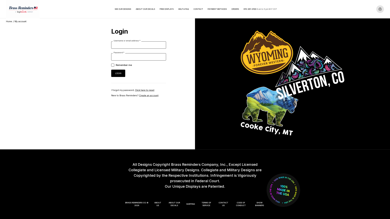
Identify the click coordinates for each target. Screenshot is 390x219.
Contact (198, 9)
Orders (235, 9)
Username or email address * (127, 41)
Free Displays (167, 9)
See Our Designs (123, 9)
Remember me (124, 65)
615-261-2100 (250, 9)
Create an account (148, 95)
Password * (119, 53)
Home (9, 21)
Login (380, 9)
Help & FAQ (183, 9)
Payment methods (217, 9)
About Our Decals (145, 9)
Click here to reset (144, 90)
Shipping (190, 204)
